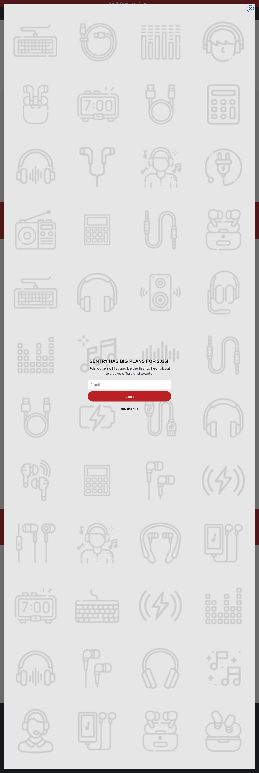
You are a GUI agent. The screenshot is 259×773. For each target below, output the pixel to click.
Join (129, 396)
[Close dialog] (250, 8)
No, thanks (129, 409)
